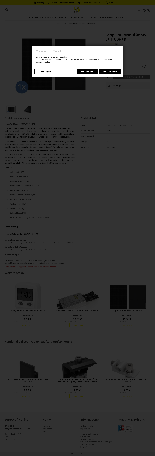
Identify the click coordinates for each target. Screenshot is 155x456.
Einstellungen (45, 71)
